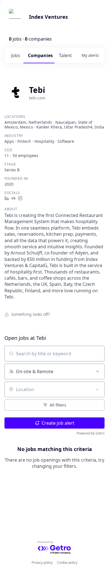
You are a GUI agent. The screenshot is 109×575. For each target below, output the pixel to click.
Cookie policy (67, 562)
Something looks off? (30, 314)
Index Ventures (48, 16)
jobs (15, 55)
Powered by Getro (91, 433)
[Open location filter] (97, 389)
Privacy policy (42, 562)
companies (40, 55)
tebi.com (37, 97)
